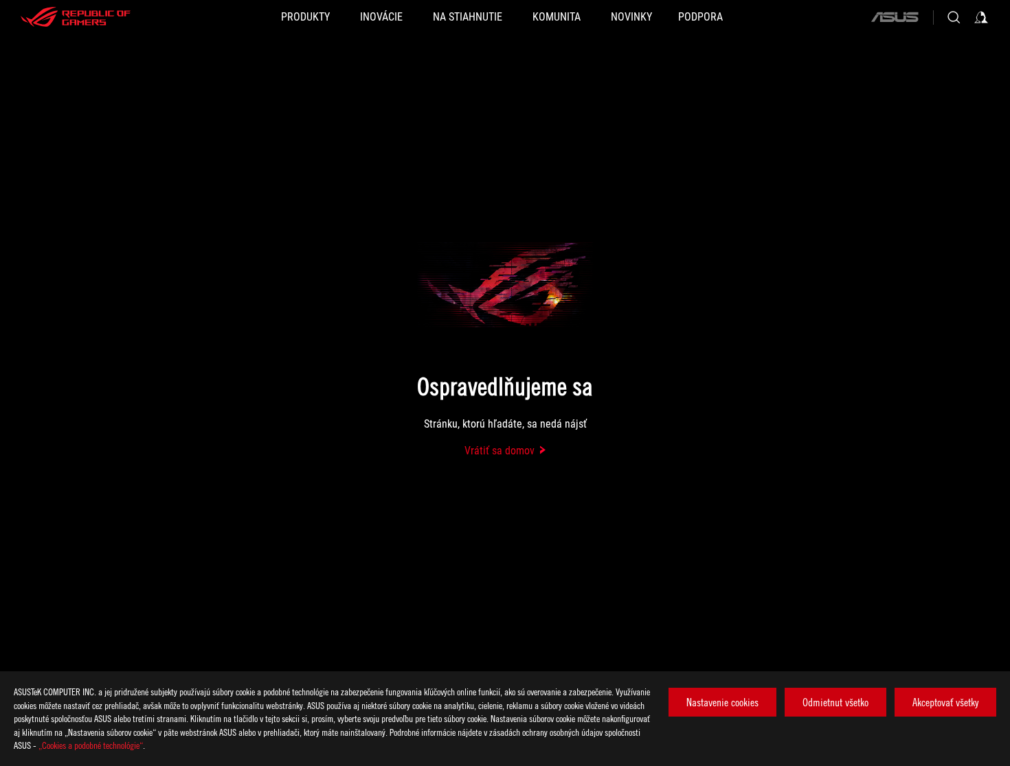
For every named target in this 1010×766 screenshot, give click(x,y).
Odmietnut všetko (835, 702)
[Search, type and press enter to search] (953, 17)
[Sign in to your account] (981, 17)
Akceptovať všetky (945, 702)
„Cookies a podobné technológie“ (90, 745)
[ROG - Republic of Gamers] (76, 17)
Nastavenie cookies (722, 702)
